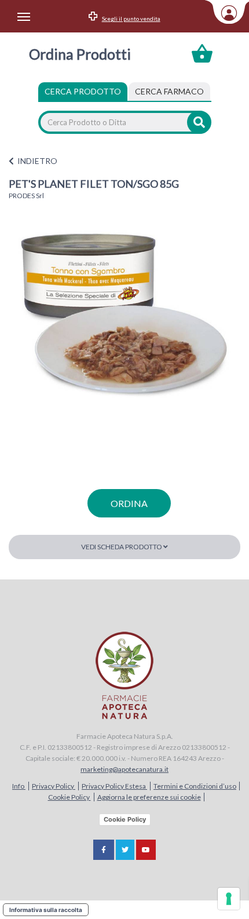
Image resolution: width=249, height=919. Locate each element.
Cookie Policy (69, 797)
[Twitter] (125, 850)
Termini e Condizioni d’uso (194, 786)
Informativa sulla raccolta (45, 909)
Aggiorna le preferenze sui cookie (149, 797)
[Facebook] (103, 850)
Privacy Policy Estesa (114, 786)
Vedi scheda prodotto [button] (122, 546)
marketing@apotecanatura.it (124, 769)
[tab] (169, 91)
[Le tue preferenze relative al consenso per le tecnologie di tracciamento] (229, 899)
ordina (129, 503)
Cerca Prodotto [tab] (83, 91)
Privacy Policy (53, 786)
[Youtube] (146, 850)
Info (18, 786)
